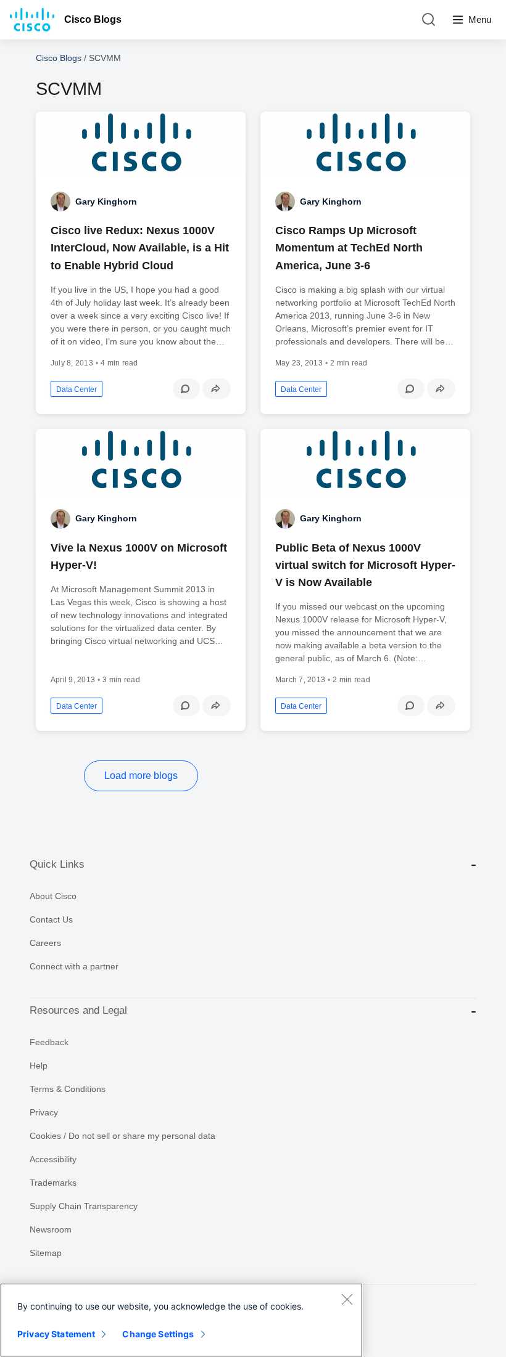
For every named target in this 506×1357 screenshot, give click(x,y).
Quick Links (57, 864)
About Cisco (53, 896)
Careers (45, 943)
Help (39, 1065)
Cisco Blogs (93, 19)
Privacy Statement (56, 1334)
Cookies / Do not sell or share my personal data (122, 1136)
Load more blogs (141, 775)
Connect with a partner (74, 966)
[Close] (347, 1299)
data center (76, 389)
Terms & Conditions (68, 1089)
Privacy (44, 1112)
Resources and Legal (78, 1010)
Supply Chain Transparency (84, 1206)
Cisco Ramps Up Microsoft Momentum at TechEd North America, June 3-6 (349, 247)
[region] (181, 1320)
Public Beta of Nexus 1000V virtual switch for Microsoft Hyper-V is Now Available (365, 565)
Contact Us (51, 919)
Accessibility (53, 1159)
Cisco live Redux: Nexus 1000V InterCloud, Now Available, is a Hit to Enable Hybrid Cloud (140, 247)
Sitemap (46, 1253)
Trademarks (53, 1183)
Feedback (49, 1042)
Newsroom (51, 1229)
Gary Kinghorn (106, 201)
